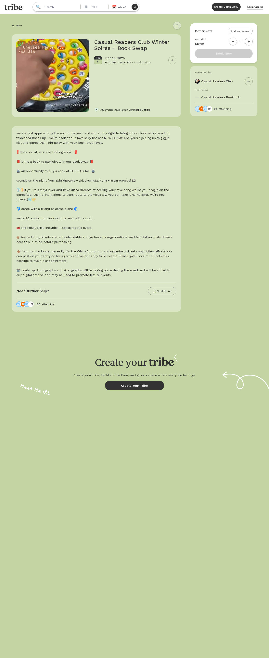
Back (19, 25)
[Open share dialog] (177, 26)
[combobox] (94, 6)
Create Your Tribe (134, 385)
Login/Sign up (255, 7)
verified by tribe (139, 109)
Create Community (226, 6)
